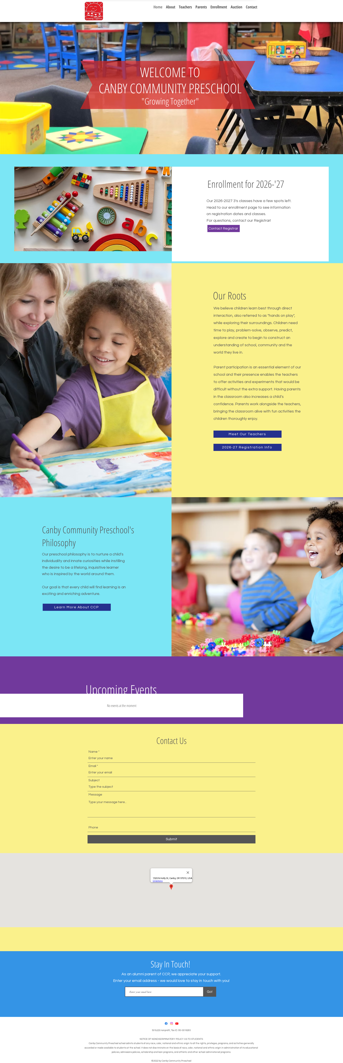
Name (93, 751)
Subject (94, 780)
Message (95, 794)
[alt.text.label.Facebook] (166, 1023)
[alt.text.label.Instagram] (171, 1023)
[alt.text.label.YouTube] (177, 1023)
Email (92, 766)
